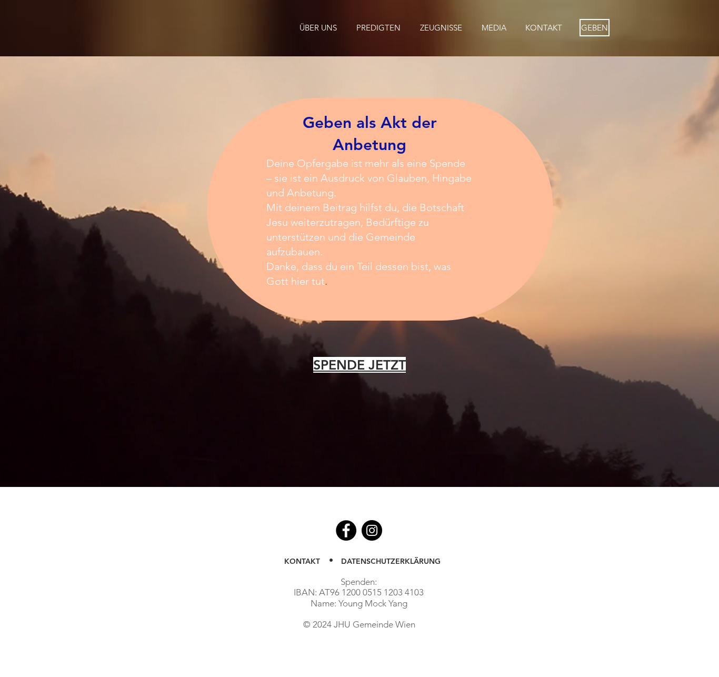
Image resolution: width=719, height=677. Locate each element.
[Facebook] (346, 530)
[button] (317, 27)
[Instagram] (372, 530)
